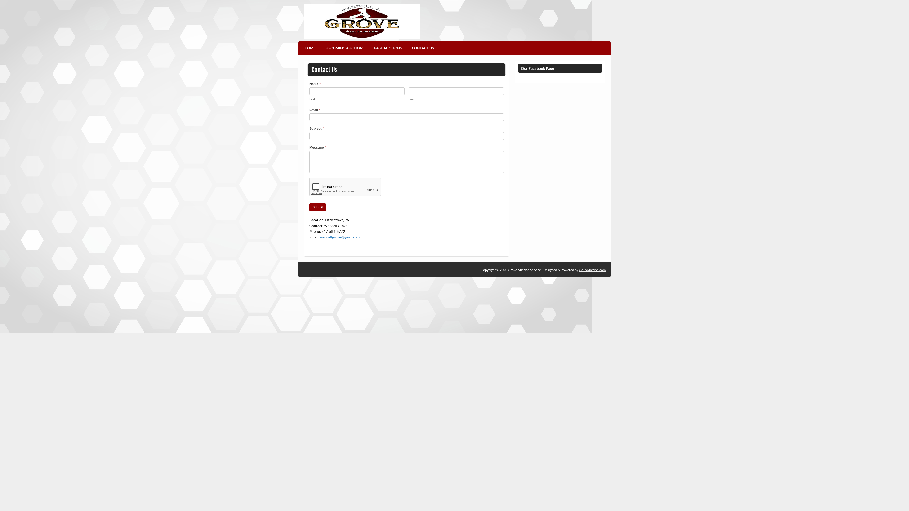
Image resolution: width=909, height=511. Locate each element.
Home (310, 48)
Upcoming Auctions (345, 48)
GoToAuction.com (592, 270)
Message (317, 147)
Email (314, 110)
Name (315, 84)
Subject (316, 128)
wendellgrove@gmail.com (340, 237)
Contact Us (423, 48)
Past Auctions (388, 48)
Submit (317, 207)
